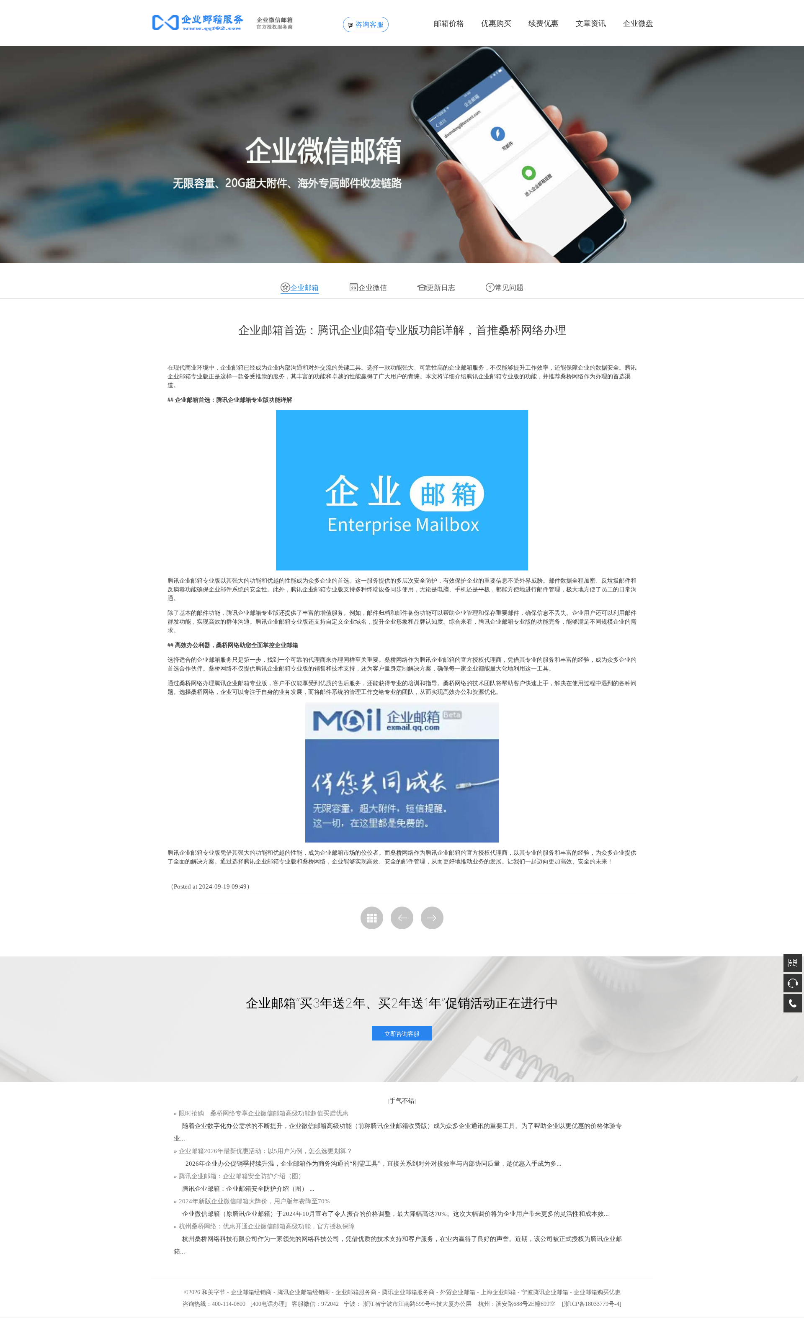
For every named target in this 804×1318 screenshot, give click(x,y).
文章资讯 (591, 23)
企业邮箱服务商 (355, 1292)
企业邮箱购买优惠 (597, 1292)
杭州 (484, 1304)
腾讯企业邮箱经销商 (303, 1292)
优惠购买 (496, 23)
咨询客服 (370, 24)
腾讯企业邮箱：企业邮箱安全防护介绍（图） (241, 1176)
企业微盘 (638, 23)
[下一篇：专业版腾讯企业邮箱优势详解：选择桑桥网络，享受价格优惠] (432, 918)
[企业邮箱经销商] (235, 22)
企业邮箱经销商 (251, 1292)
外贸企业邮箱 (457, 1292)
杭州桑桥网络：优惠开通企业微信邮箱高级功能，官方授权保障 (267, 1226)
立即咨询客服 (402, 1033)
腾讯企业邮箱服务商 (408, 1292)
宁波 (350, 1304)
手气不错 (402, 1100)
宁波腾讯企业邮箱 (544, 1292)
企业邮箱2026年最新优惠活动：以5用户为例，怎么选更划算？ (266, 1151)
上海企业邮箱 (498, 1292)
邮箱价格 (449, 23)
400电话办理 (269, 1304)
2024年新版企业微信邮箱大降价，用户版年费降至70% (254, 1201)
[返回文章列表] (372, 918)
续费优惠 (543, 23)
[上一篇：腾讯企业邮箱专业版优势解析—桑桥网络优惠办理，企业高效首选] (402, 918)
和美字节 (213, 1292)
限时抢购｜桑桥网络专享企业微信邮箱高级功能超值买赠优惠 (263, 1113)
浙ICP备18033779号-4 (591, 1304)
